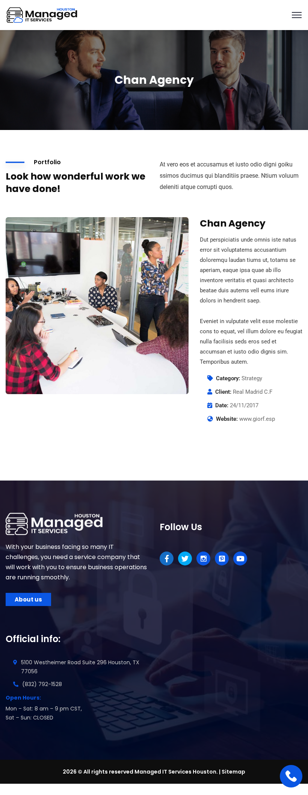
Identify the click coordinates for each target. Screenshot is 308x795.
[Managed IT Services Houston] (43, 14)
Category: (228, 378)
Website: (227, 419)
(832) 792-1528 (42, 684)
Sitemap (233, 771)
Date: (221, 405)
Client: (223, 391)
